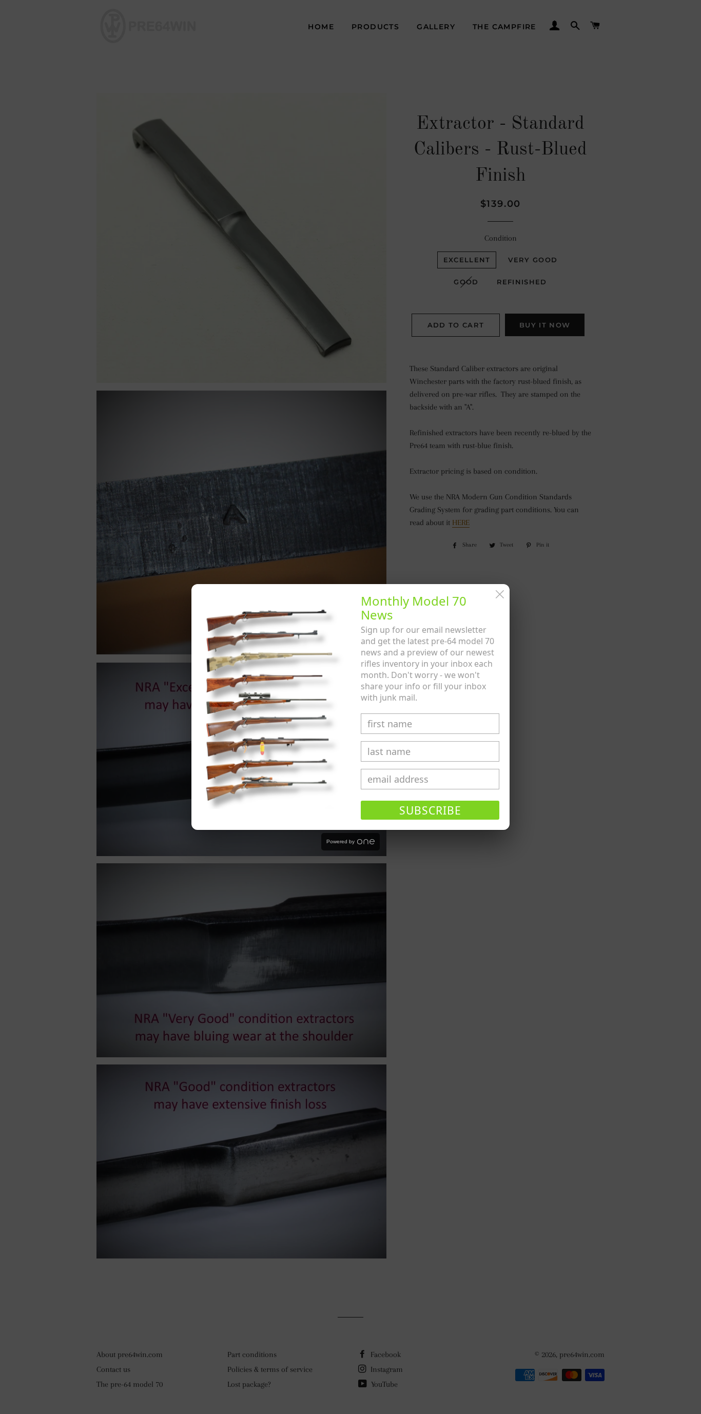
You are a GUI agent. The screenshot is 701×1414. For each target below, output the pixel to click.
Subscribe (430, 810)
